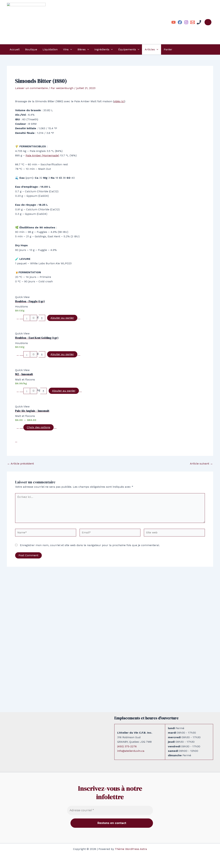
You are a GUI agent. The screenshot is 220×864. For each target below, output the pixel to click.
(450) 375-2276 (127, 746)
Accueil (15, 49)
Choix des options (38, 427)
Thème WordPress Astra (131, 849)
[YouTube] (173, 22)
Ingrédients (101, 49)
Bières (82, 49)
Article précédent (20, 463)
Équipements (127, 49)
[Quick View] (21, 317)
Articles (150, 49)
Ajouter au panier (62, 317)
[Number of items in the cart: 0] (208, 22)
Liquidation (50, 49)
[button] (70, 49)
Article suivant (201, 463)
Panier (168, 49)
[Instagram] (186, 22)
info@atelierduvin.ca (130, 750)
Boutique (31, 49)
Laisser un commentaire (31, 88)
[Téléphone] (199, 22)
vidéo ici (119, 101)
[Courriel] (192, 22)
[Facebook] (180, 22)
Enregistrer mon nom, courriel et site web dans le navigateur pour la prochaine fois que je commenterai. (90, 545)
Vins (66, 49)
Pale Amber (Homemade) (42, 155)
